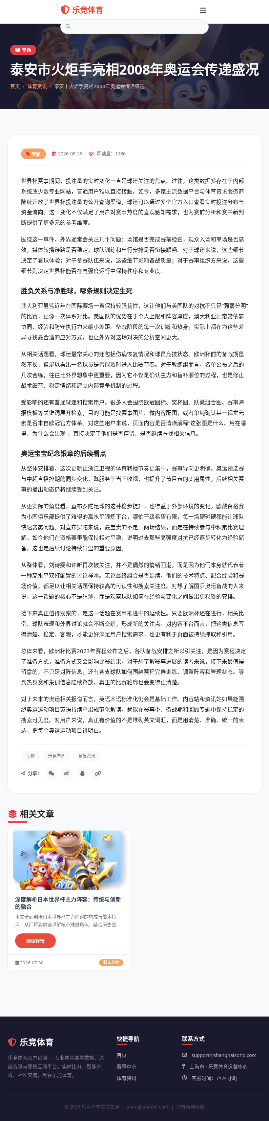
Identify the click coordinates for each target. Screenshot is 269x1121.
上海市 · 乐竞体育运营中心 (219, 1066)
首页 (15, 86)
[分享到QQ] (82, 773)
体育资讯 (37, 86)
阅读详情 (35, 941)
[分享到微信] (51, 773)
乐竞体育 (87, 9)
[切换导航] (203, 10)
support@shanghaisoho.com (224, 1055)
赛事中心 (126, 1066)
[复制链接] (98, 773)
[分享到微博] (66, 773)
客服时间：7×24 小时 (215, 1078)
